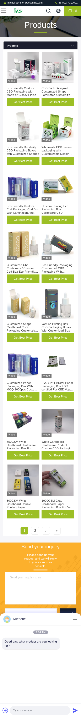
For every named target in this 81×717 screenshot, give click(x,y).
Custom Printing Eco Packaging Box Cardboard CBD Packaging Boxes (55, 211)
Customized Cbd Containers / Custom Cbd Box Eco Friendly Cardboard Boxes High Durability (22, 271)
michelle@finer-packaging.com (25, 2)
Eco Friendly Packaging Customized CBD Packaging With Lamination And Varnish (57, 270)
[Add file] (5, 710)
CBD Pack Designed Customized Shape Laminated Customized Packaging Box (57, 93)
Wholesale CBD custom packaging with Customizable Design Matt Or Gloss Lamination (57, 153)
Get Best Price (23, 102)
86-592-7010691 (68, 2)
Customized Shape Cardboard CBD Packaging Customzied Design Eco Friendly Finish (22, 330)
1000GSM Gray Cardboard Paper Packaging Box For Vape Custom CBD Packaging (58, 505)
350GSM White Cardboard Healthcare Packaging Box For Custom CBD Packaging (22, 446)
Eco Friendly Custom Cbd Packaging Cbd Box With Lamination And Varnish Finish (23, 211)
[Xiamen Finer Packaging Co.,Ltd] (17, 11)
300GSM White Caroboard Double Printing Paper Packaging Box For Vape (23, 505)
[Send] (75, 710)
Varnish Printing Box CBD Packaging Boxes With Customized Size (56, 327)
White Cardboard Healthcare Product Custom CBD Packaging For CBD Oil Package (57, 446)
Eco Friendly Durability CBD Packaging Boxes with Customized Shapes (23, 150)
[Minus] (75, 619)
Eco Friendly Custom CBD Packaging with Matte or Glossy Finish (21, 91)
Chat (72, 11)
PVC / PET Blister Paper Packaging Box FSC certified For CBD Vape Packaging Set (57, 387)
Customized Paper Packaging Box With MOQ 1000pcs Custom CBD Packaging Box (22, 387)
